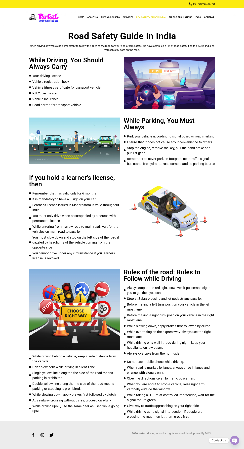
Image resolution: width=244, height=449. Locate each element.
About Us (92, 17)
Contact (209, 17)
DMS (208, 433)
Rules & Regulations (180, 17)
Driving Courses (110, 17)
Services (128, 17)
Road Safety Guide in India (151, 17)
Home (81, 17)
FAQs (198, 17)
